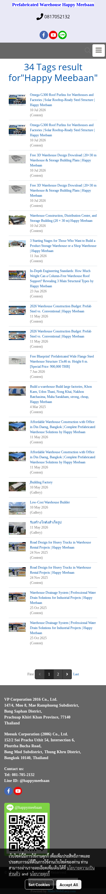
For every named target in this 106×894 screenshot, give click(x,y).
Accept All (69, 884)
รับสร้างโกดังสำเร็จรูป (46, 522)
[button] (86, 50)
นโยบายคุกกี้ (40, 873)
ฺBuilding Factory (41, 482)
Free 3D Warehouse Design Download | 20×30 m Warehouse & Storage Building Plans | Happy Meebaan (63, 160)
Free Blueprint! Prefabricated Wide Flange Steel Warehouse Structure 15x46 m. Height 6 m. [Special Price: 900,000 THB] (62, 361)
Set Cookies (39, 884)
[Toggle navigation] (98, 50)
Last (76, 674)
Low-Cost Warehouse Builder (50, 502)
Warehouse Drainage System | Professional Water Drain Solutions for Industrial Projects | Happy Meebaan (63, 598)
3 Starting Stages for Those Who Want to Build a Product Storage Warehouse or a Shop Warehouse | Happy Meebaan (63, 246)
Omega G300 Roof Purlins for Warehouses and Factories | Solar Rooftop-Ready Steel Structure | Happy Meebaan (62, 100)
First (30, 674)
